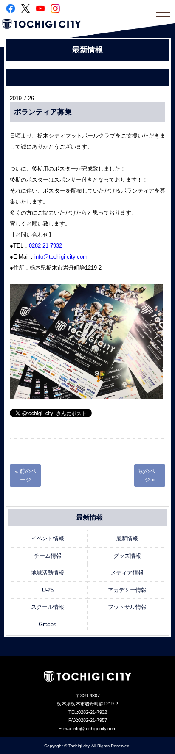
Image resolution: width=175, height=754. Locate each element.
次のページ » (149, 475)
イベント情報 (47, 538)
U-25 (48, 590)
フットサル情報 (127, 607)
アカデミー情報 (127, 590)
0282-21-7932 (45, 245)
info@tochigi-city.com (61, 256)
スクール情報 (47, 607)
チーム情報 (48, 556)
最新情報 (127, 538)
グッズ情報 (127, 556)
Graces (47, 624)
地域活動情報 (47, 573)
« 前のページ (25, 475)
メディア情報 (127, 573)
